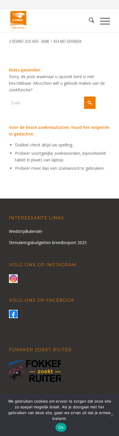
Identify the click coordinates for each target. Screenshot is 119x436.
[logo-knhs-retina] (49, 20)
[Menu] (102, 20)
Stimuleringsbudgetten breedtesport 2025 (48, 242)
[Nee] (112, 415)
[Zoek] (88, 20)
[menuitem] (88, 20)
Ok (61, 427)
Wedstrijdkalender (25, 231)
